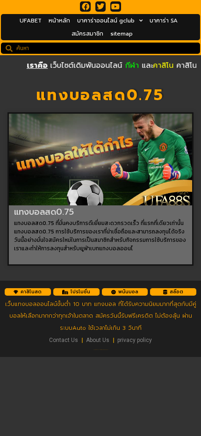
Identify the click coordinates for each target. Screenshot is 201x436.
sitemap (121, 33)
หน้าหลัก (59, 20)
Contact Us (63, 340)
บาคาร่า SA (164, 20)
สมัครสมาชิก (87, 33)
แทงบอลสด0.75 (44, 211)
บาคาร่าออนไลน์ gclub (106, 20)
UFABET (31, 20)
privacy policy (134, 340)
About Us (97, 340)
